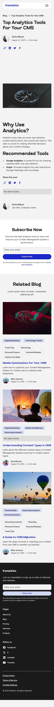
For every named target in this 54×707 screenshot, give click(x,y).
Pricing (6, 624)
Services (6, 628)
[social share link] (5, 48)
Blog (5, 619)
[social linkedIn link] (10, 48)
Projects (6, 633)
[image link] (27, 318)
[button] (46, 6)
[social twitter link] (15, 48)
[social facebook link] (20, 48)
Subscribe (27, 593)
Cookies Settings (10, 685)
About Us (7, 614)
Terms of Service (10, 680)
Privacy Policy (9, 676)
